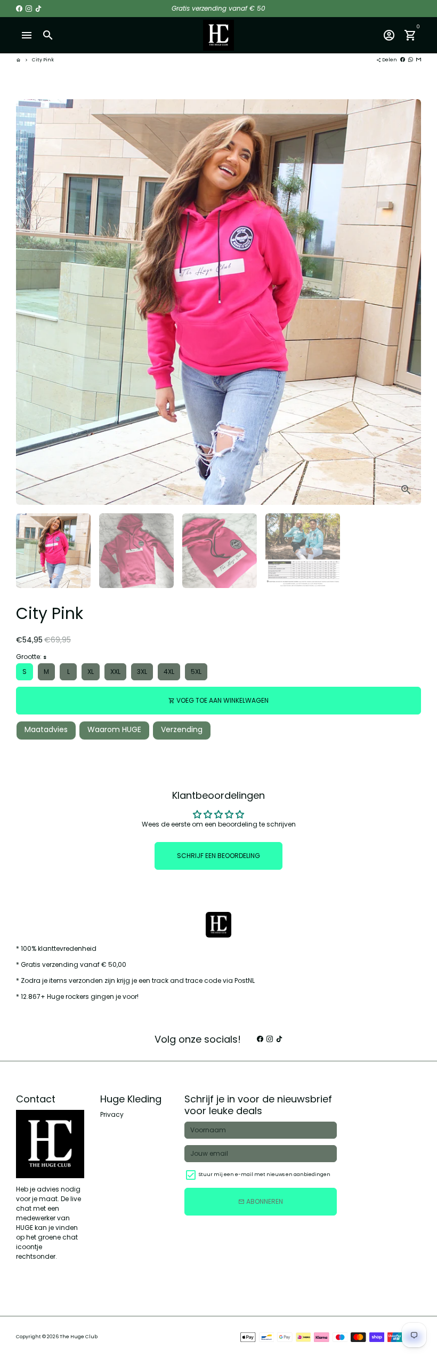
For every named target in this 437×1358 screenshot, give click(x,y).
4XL (169, 671)
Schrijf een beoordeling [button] (218, 855)
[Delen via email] (418, 60)
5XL (196, 671)
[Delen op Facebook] (402, 60)
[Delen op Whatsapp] (410, 60)
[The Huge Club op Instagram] (29, 8)
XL (90, 671)
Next (408, 302)
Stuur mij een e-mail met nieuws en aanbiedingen (264, 1174)
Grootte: (31, 656)
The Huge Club (79, 1336)
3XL (142, 671)
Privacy (112, 1114)
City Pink (43, 60)
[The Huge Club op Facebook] (19, 8)
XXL (115, 671)
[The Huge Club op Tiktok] (38, 8)
